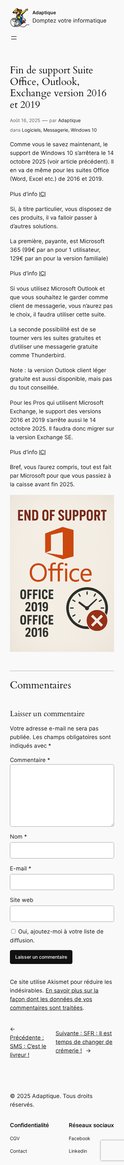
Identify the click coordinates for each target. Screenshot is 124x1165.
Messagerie (55, 130)
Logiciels (31, 130)
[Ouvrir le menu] (14, 38)
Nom (18, 836)
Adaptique (44, 12)
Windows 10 (84, 130)
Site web (21, 900)
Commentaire (30, 760)
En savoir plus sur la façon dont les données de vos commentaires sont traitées (54, 999)
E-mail (20, 868)
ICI (42, 194)
